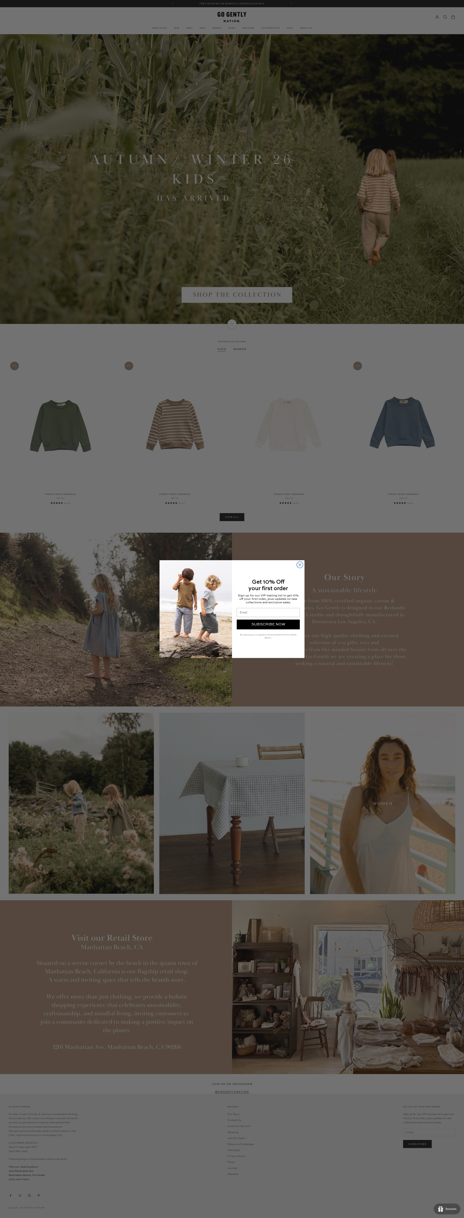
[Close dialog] (300, 565)
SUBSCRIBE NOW (268, 624)
